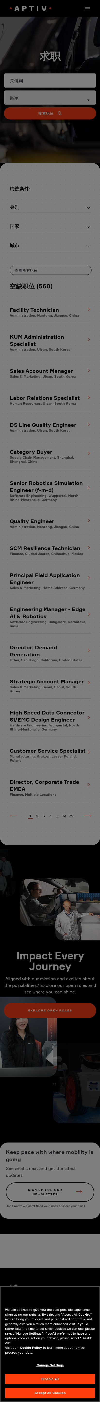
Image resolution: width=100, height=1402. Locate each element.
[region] (50, 1344)
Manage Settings (50, 1365)
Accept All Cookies (49, 1393)
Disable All (49, 1379)
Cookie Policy (31, 1347)
